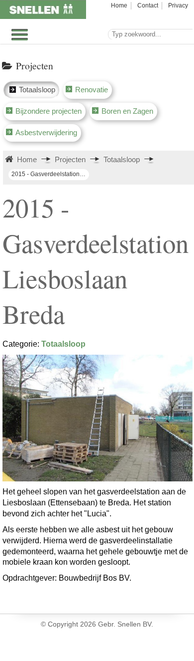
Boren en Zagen (127, 111)
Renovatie (91, 89)
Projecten (70, 159)
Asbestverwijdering (46, 132)
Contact (147, 5)
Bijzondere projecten (48, 111)
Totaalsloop (37, 89)
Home (119, 5)
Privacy (178, 5)
